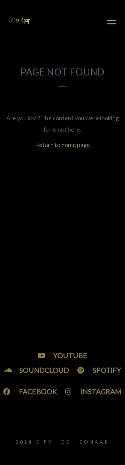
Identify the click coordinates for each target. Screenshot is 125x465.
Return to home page (62, 144)
